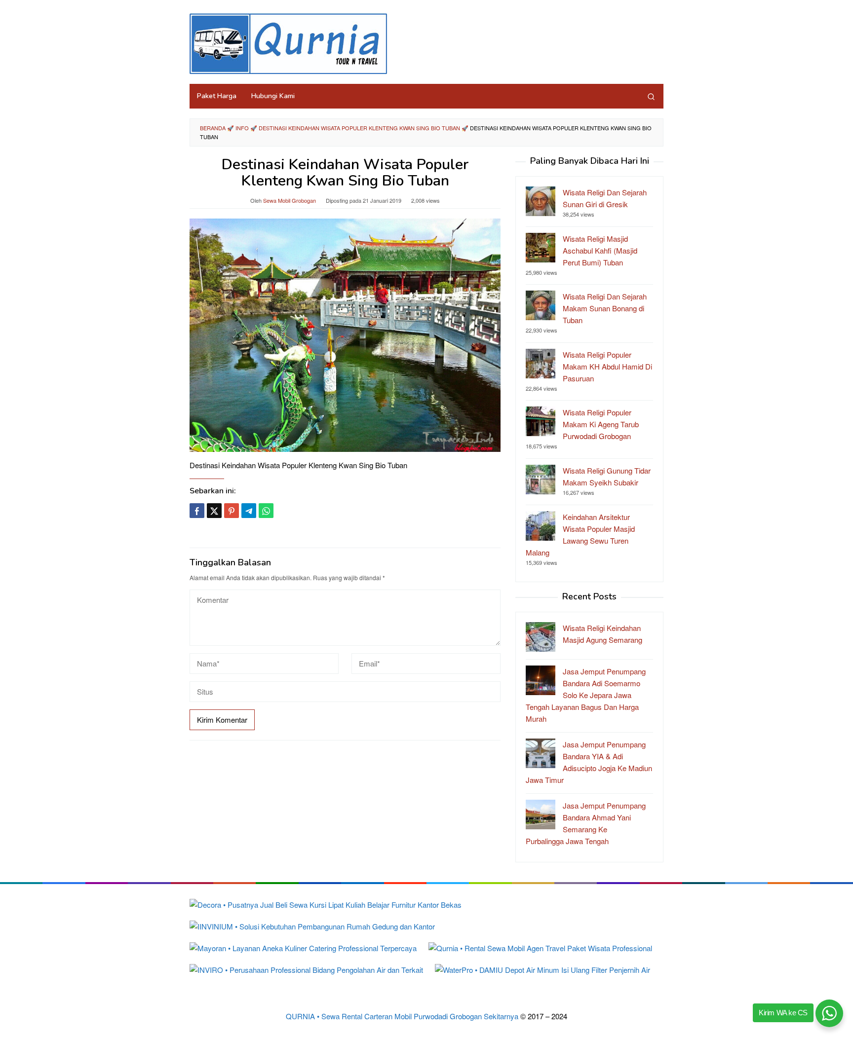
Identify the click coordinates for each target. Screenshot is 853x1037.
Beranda (213, 128)
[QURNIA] (288, 42)
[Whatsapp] (266, 510)
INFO (242, 128)
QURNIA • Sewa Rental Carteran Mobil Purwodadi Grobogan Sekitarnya (402, 1016)
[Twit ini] (214, 510)
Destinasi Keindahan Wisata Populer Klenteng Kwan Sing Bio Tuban (359, 128)
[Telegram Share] (248, 510)
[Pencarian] (651, 96)
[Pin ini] (231, 510)
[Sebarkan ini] (197, 510)
